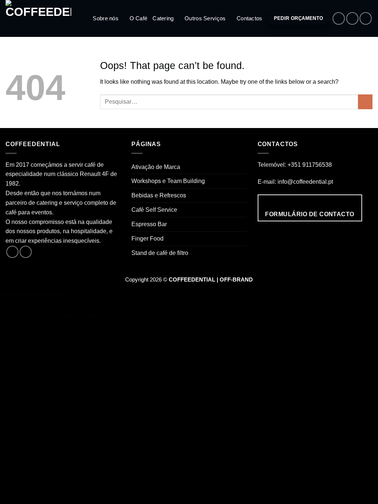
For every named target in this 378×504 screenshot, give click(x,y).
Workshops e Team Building (168, 180)
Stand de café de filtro (159, 252)
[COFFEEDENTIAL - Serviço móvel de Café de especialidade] (42, 18)
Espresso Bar (149, 224)
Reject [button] (148, 316)
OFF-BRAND (236, 280)
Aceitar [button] (129, 316)
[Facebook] (339, 18)
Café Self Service (154, 209)
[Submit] (365, 101)
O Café (139, 18)
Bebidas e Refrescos (158, 195)
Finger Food (147, 238)
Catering (162, 18)
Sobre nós (105, 18)
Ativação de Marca (155, 166)
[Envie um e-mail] (366, 18)
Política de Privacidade (88, 316)
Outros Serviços (205, 18)
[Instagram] (352, 18)
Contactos (249, 18)
